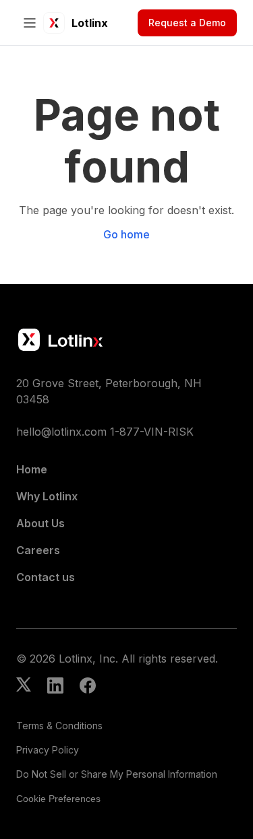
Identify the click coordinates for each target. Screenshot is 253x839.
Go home (126, 234)
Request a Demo (187, 22)
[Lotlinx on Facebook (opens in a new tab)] (88, 686)
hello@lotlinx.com (61, 431)
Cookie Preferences (58, 798)
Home (31, 469)
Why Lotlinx (47, 496)
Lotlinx (90, 23)
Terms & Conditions (59, 725)
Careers (38, 550)
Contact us (45, 577)
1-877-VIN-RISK (152, 431)
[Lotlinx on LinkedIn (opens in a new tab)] (55, 686)
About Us (40, 523)
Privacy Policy (47, 750)
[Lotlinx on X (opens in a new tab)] (23, 686)
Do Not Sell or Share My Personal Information (116, 774)
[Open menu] (29, 22)
